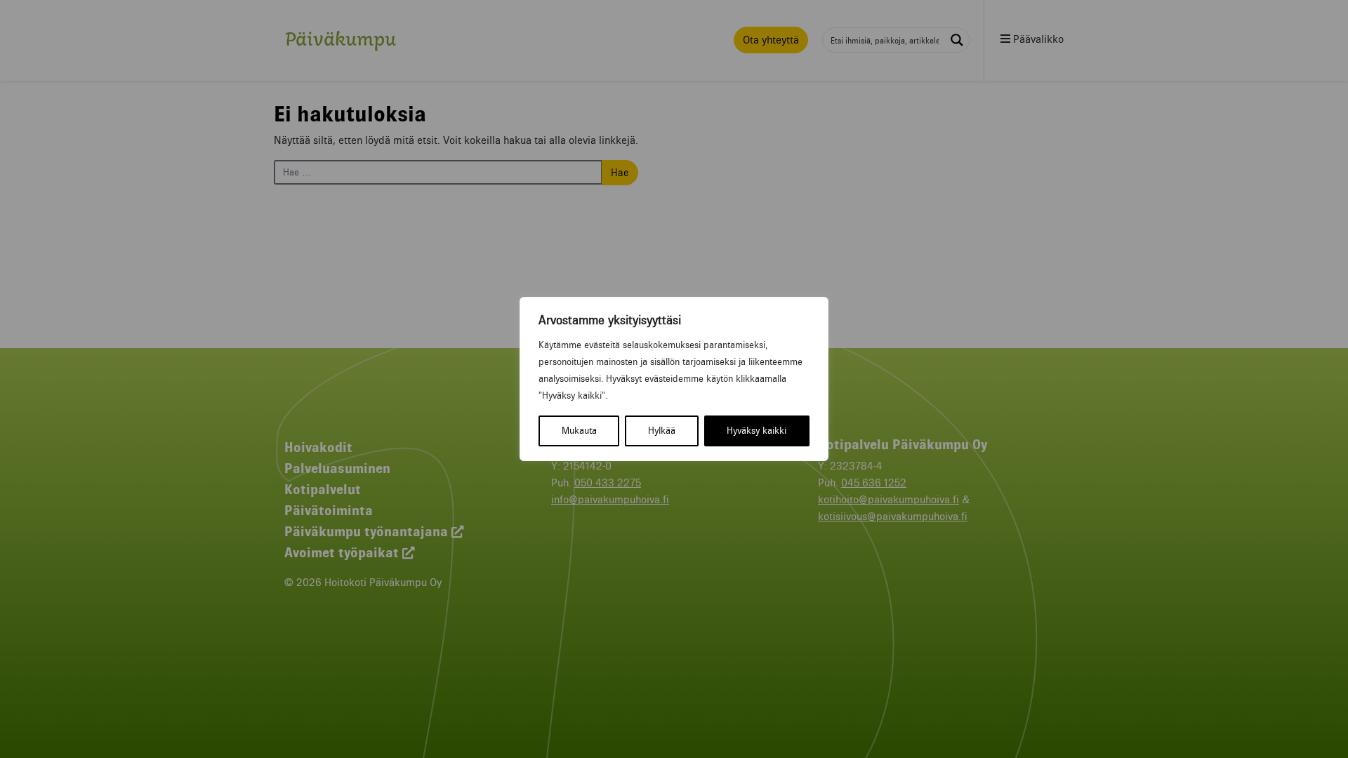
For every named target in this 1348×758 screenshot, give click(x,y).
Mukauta (579, 430)
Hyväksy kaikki (756, 430)
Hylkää (661, 430)
